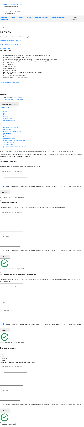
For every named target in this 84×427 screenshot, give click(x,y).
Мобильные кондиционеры (11, 137)
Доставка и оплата (41, 17)
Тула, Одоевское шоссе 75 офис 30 (10, 40)
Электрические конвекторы (11, 148)
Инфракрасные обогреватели (12, 131)
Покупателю (4, 107)
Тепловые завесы (8, 142)
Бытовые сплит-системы (10, 127)
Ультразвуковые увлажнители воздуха (14, 146)
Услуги (13, 17)
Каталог (4, 17)
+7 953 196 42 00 (8, 4)
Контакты (4, 19)
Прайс (21, 17)
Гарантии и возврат (58, 17)
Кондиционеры (7, 135)
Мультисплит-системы (10, 138)
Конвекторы (7, 133)
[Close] (0, 200)
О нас (29, 17)
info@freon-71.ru (5, 48)
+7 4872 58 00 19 (19, 4)
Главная (5, 26)
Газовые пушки (7, 129)
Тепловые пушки (8, 144)
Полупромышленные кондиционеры (14, 140)
